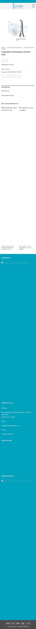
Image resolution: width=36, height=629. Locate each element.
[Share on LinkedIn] (19, 76)
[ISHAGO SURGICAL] (18, 6)
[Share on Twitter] (9, 76)
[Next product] (3, 60)
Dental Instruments (14, 47)
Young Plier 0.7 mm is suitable (25, 248)
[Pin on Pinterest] (16, 76)
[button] (2, 6)
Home (3, 47)
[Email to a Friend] (13, 76)
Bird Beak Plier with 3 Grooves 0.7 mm (7, 248)
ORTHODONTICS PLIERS (14, 72)
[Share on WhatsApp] (3, 76)
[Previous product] (6, 60)
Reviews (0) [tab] (5, 91)
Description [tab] (5, 87)
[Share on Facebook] (6, 76)
